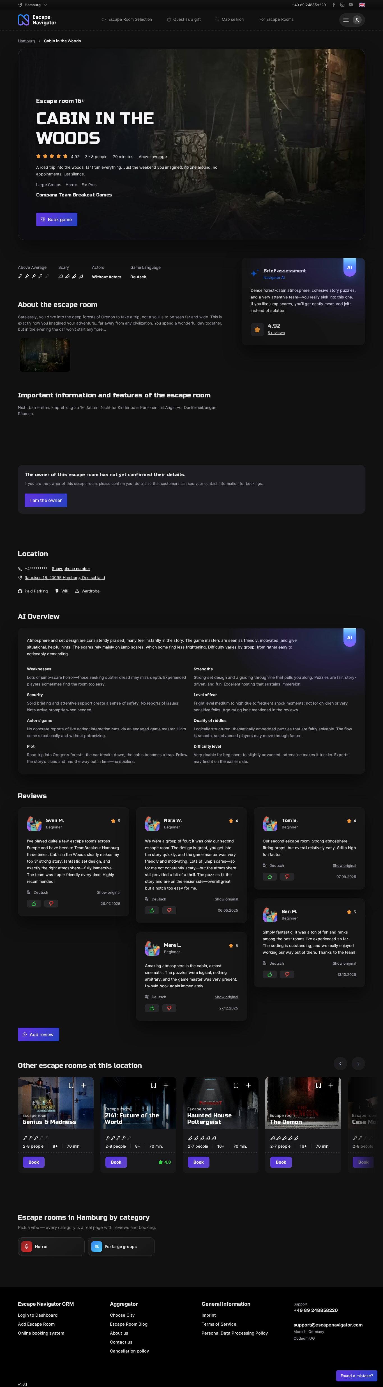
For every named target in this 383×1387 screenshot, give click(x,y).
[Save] (71, 1085)
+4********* (36, 568)
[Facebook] (333, 4)
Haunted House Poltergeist (209, 1119)
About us (119, 1333)
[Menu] (352, 20)
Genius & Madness (49, 1122)
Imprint (209, 1315)
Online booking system (41, 1333)
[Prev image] (340, 1063)
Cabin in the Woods (62, 40)
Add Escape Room (36, 1324)
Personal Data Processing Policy (235, 1333)
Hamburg (26, 40)
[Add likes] (34, 903)
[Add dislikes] (51, 903)
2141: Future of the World (132, 1119)
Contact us (121, 1342)
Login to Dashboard (37, 1315)
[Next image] (358, 1063)
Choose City (122, 1315)
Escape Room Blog (128, 1324)
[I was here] (83, 1085)
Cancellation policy (129, 1351)
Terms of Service (219, 1324)
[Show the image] (45, 355)
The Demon (286, 1122)
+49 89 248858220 (309, 5)
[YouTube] (350, 4)
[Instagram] (342, 4)
